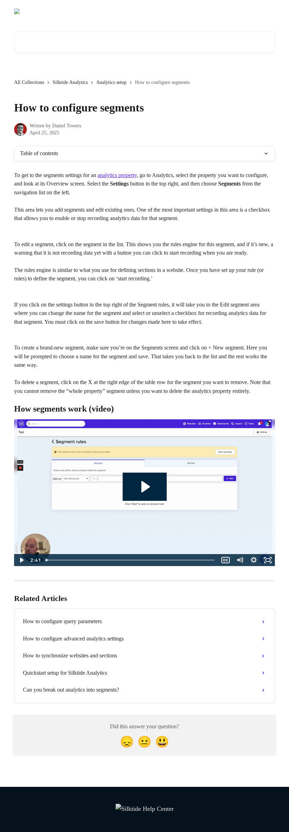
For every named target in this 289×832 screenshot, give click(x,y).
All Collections (29, 82)
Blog (181, 11)
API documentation (215, 11)
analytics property (117, 175)
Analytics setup (111, 82)
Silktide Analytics (70, 82)
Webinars (158, 11)
